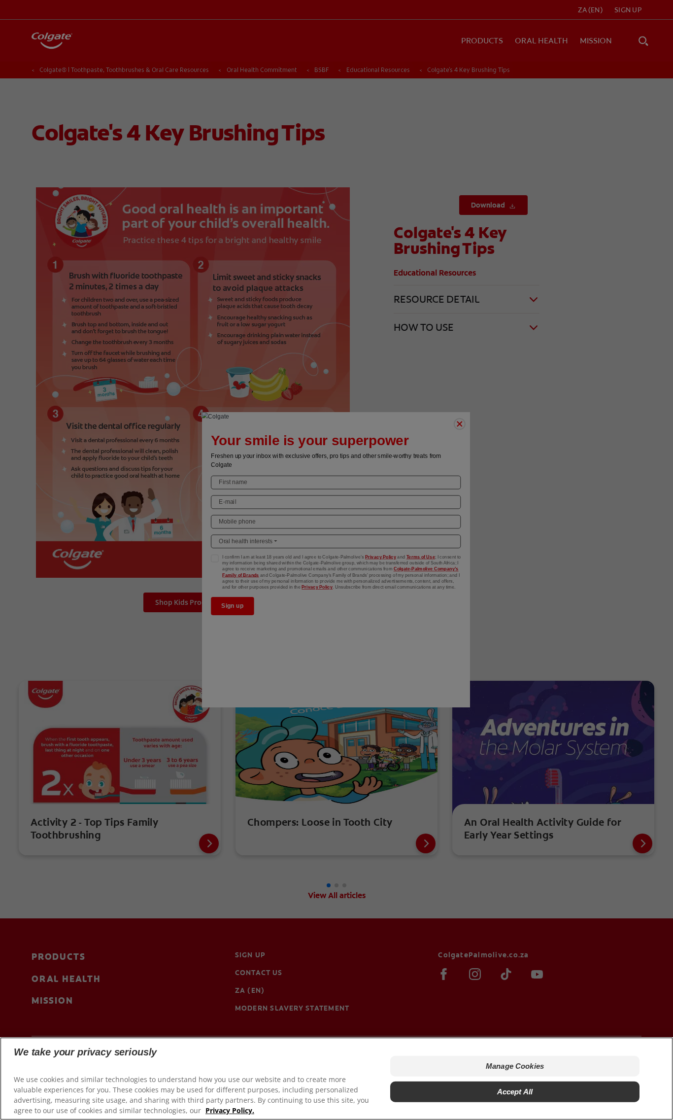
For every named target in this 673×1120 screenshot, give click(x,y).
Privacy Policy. (229, 1110)
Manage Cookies (515, 1066)
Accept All (515, 1091)
